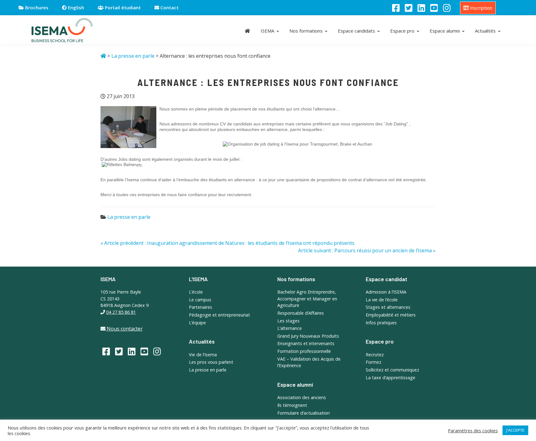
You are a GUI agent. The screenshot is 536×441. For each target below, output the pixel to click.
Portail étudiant (122, 7)
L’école (196, 292)
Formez (373, 362)
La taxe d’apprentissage (390, 377)
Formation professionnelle (304, 351)
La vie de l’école (382, 300)
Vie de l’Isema (203, 355)
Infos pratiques (381, 323)
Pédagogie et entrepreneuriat (219, 315)
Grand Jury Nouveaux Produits (308, 336)
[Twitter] (408, 8)
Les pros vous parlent (211, 362)
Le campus (200, 300)
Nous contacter (124, 328)
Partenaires (200, 307)
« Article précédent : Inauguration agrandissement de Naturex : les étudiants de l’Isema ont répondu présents (227, 243)
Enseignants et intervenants (305, 343)
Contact (169, 7)
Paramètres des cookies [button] (473, 430)
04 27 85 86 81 (121, 312)
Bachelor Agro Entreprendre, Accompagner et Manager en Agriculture (307, 298)
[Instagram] (447, 8)
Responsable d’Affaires (300, 313)
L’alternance (289, 328)
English (75, 7)
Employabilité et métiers (391, 315)
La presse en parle (128, 217)
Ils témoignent (292, 405)
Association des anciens (301, 397)
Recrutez (375, 355)
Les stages (288, 321)
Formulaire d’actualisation (303, 413)
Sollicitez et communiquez (392, 370)
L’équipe (197, 323)
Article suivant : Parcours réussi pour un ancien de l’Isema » (367, 250)
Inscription (480, 8)
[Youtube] (434, 8)
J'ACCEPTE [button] (515, 430)
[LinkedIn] (421, 8)
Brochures (36, 7)
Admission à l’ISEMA (386, 292)
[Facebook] (396, 8)
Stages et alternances (388, 307)
